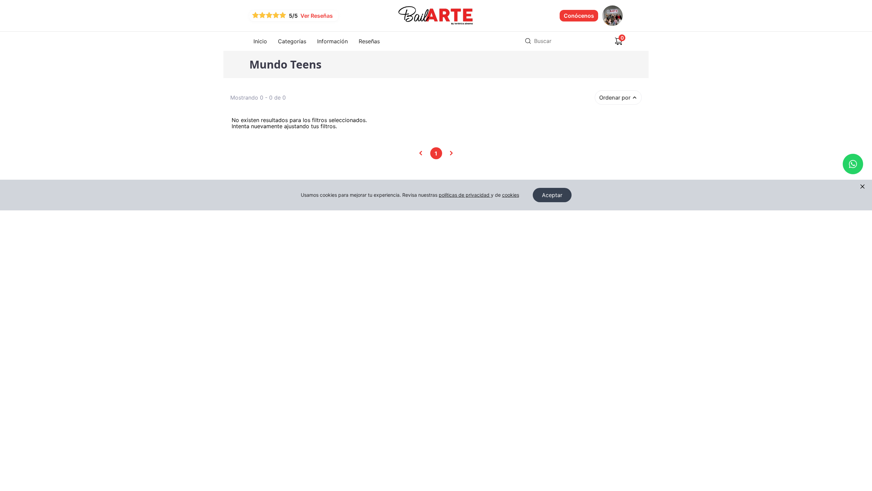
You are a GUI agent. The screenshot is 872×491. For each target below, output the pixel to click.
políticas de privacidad (464, 195)
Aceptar (552, 195)
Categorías (292, 41)
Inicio (260, 41)
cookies (510, 195)
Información (332, 41)
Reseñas (369, 41)
